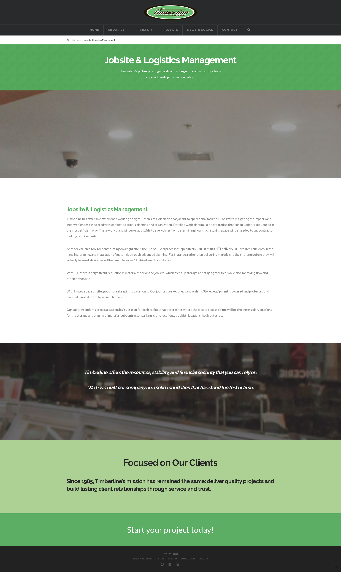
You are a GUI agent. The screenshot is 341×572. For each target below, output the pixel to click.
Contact (203, 558)
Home (136, 558)
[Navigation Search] (249, 30)
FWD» (175, 553)
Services (159, 558)
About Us (147, 558)
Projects (172, 558)
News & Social (188, 558)
